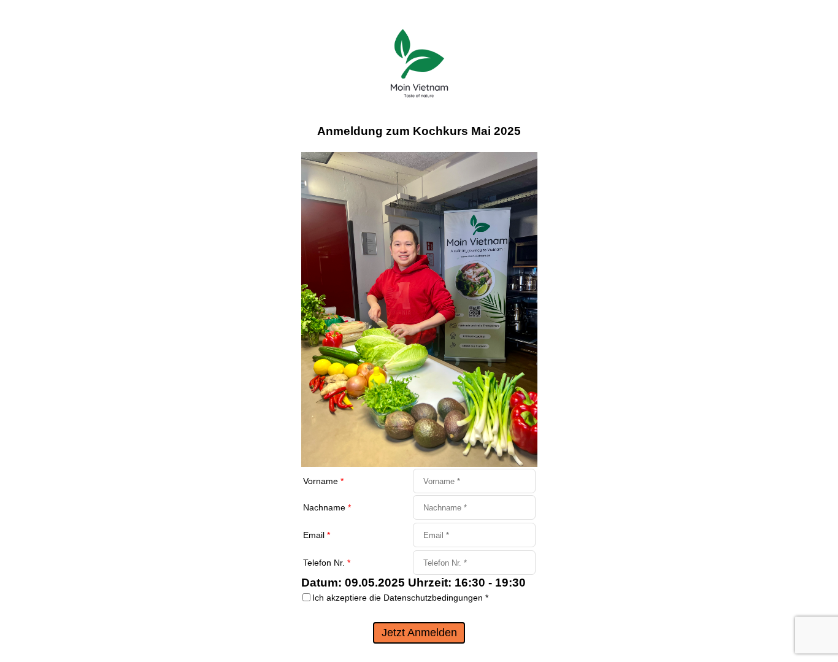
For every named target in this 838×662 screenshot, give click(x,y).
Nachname (327, 507)
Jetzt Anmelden (419, 632)
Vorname (323, 481)
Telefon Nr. (326, 563)
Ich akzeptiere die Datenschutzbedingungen (400, 597)
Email (316, 535)
